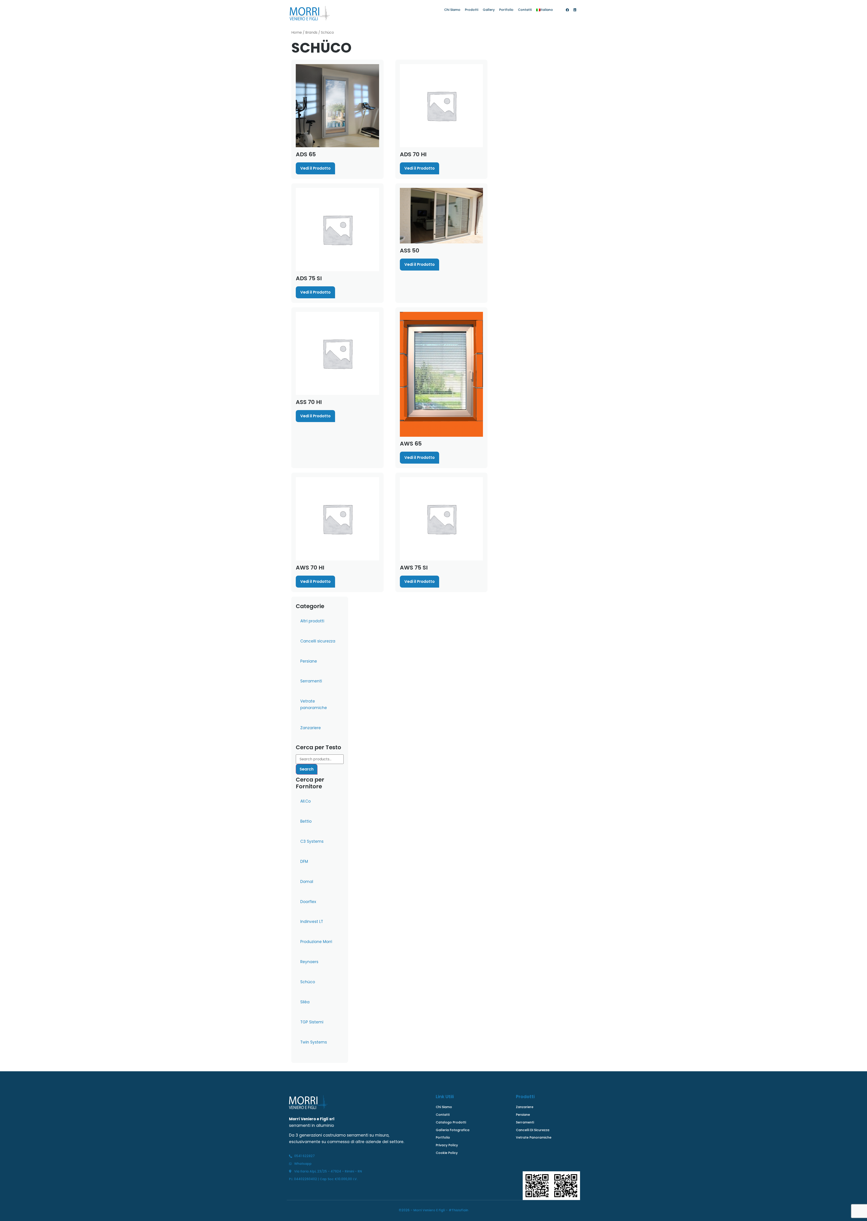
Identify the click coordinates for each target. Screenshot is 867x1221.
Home (296, 32)
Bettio (306, 821)
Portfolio (506, 9)
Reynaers (309, 961)
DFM (304, 861)
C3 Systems (312, 841)
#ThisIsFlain (458, 1210)
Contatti (525, 9)
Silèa (305, 1002)
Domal (306, 881)
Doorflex (308, 901)
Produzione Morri (316, 941)
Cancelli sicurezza (317, 641)
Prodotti (471, 9)
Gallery (489, 9)
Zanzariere (310, 728)
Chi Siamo (452, 9)
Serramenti (311, 681)
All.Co (305, 801)
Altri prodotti (312, 621)
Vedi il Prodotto (315, 168)
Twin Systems (313, 1042)
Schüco (307, 982)
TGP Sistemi (311, 1022)
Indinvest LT (311, 921)
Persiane (308, 661)
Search (307, 769)
